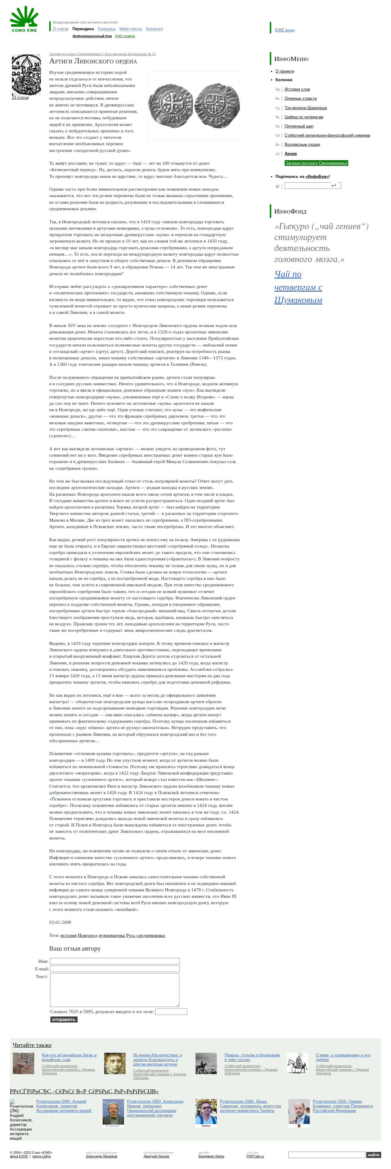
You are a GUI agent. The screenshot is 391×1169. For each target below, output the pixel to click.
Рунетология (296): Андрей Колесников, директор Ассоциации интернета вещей (63, 1106)
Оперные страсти (301, 98)
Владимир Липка (211, 1156)
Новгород (87, 935)
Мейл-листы (130, 29)
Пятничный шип (299, 126)
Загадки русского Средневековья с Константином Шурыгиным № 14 (102, 54)
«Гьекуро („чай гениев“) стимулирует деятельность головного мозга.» (321, 242)
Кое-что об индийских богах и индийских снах (69, 1057)
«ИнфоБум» (317, 176)
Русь (130, 935)
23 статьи (20, 97)
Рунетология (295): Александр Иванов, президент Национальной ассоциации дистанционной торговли (155, 1108)
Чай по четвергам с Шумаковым (298, 286)
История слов (297, 89)
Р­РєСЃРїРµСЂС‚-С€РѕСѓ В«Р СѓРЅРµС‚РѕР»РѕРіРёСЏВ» (84, 1091)
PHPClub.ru (255, 1156)
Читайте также (32, 1045)
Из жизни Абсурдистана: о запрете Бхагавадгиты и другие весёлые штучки (157, 1059)
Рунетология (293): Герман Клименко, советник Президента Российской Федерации (343, 1106)
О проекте (285, 71)
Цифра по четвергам (304, 117)
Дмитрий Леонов (156, 1156)
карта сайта (41, 1156)
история (68, 935)
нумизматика (112, 935)
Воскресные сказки (302, 144)
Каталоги (154, 29)
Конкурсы (106, 29)
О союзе (60, 29)
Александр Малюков (101, 1156)
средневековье (151, 935)
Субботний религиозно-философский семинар (327, 135)
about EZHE (19, 1156)
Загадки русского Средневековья (316, 163)
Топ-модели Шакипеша (306, 108)
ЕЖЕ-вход (284, 30)
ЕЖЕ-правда (125, 36)
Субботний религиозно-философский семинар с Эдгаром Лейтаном (68, 1069)
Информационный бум (92, 36)
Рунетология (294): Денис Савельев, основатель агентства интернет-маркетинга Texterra (250, 1106)
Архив (291, 153)
